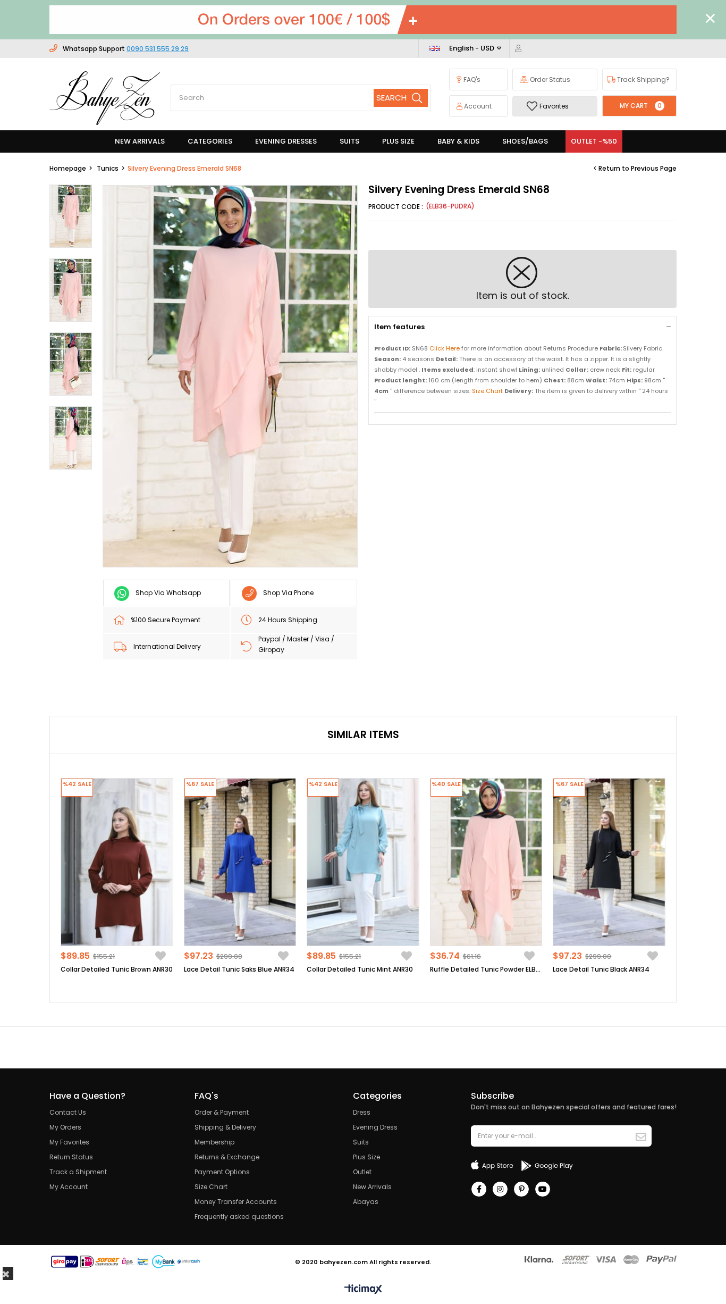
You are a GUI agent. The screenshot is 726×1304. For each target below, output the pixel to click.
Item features (399, 327)
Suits (361, 1142)
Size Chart (211, 1186)
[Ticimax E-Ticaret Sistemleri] (363, 1289)
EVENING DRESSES (286, 141)
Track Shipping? (642, 79)
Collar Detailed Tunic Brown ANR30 (117, 969)
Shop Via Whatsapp (168, 592)
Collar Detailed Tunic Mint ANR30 (360, 969)
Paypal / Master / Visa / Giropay (296, 644)
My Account (68, 1186)
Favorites (554, 106)
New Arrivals (372, 1186)
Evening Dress (375, 1127)
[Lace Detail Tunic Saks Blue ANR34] (240, 862)
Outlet (362, 1171)
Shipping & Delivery (225, 1127)
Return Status (71, 1156)
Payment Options (222, 1171)
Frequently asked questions (239, 1216)
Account (477, 106)
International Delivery (167, 646)
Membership (214, 1142)
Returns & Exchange (227, 1156)
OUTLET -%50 (594, 141)
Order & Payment (222, 1112)
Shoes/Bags (525, 141)
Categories (210, 141)
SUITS (349, 141)
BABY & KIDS (458, 141)
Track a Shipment (78, 1171)
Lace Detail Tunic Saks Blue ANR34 (239, 969)
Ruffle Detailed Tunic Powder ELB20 (486, 969)
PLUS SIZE (398, 141)
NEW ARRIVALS (140, 141)
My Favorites (69, 1142)
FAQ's (471, 79)
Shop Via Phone (288, 592)
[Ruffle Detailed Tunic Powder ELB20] (486, 862)
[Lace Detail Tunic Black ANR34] (609, 862)
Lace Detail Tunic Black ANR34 (601, 969)
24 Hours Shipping (287, 619)
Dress (361, 1112)
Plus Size (366, 1156)
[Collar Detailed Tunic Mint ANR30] (363, 862)
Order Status (549, 79)
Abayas (365, 1201)
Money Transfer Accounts (236, 1201)
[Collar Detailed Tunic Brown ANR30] (117, 862)
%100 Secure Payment (165, 619)
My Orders (65, 1127)
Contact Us (67, 1112)
